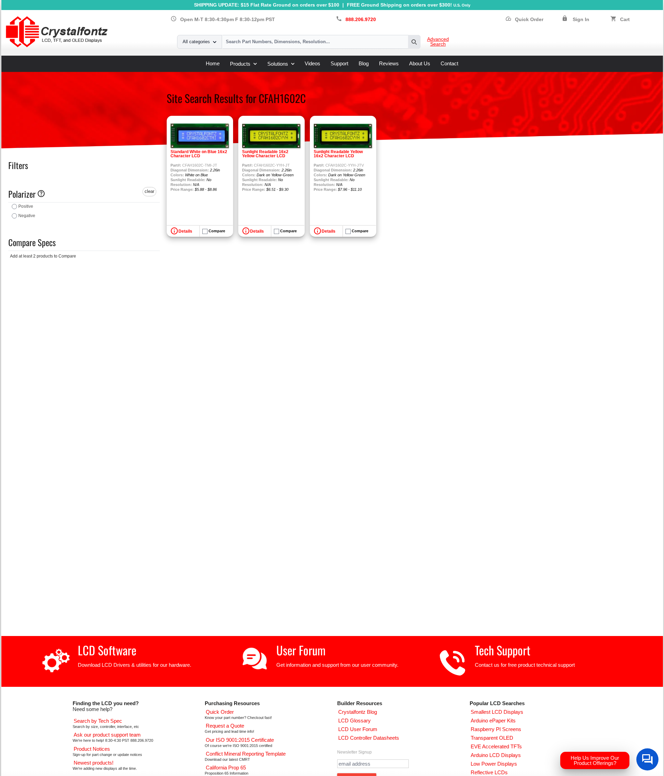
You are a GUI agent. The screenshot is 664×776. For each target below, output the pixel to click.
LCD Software (107, 650)
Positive (25, 206)
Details (185, 231)
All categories (196, 41)
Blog (364, 63)
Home (213, 63)
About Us (419, 63)
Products (240, 64)
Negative (26, 215)
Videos (312, 63)
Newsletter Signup (354, 752)
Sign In (581, 19)
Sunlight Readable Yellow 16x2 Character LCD (338, 154)
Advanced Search (438, 42)
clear (149, 191)
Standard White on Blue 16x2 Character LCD (198, 154)
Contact (449, 63)
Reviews (389, 63)
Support (339, 63)
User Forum (300, 650)
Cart (625, 19)
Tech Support (503, 650)
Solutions (277, 64)
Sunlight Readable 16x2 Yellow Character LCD (265, 154)
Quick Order (524, 19)
